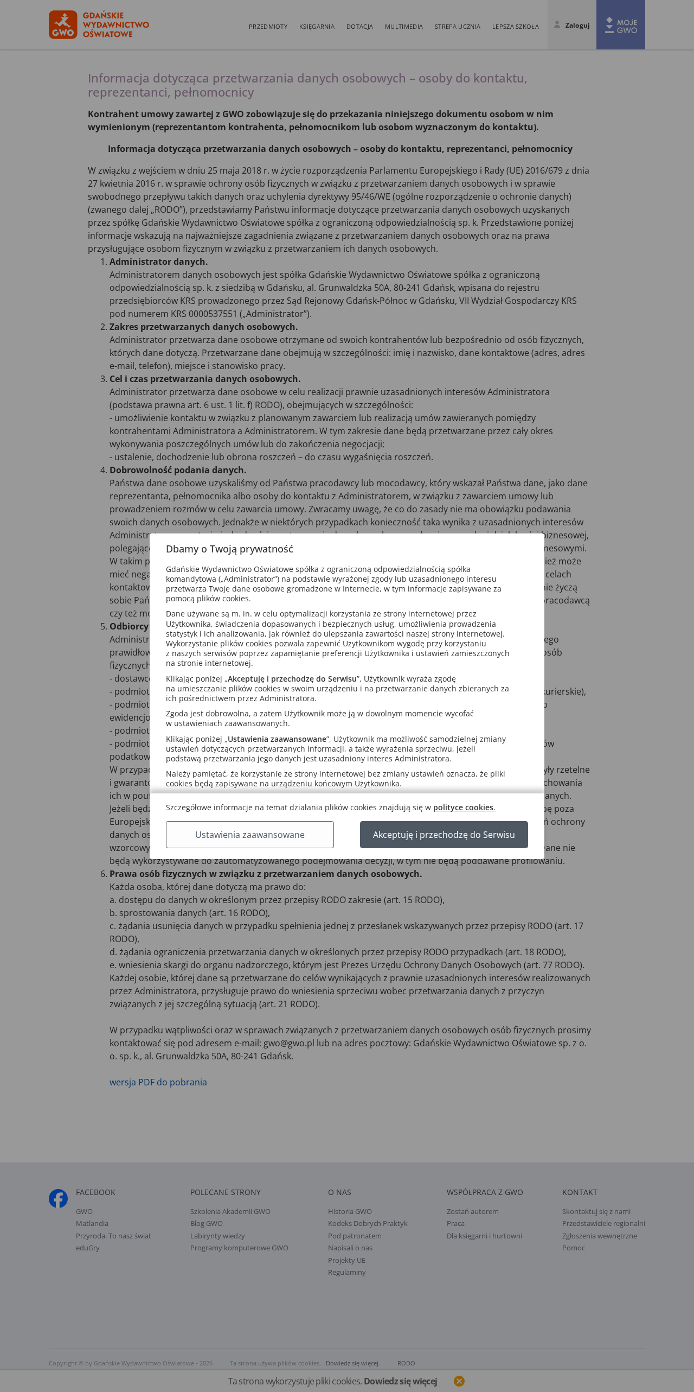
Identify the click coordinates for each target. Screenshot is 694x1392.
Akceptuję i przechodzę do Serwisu (444, 835)
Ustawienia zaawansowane (250, 835)
